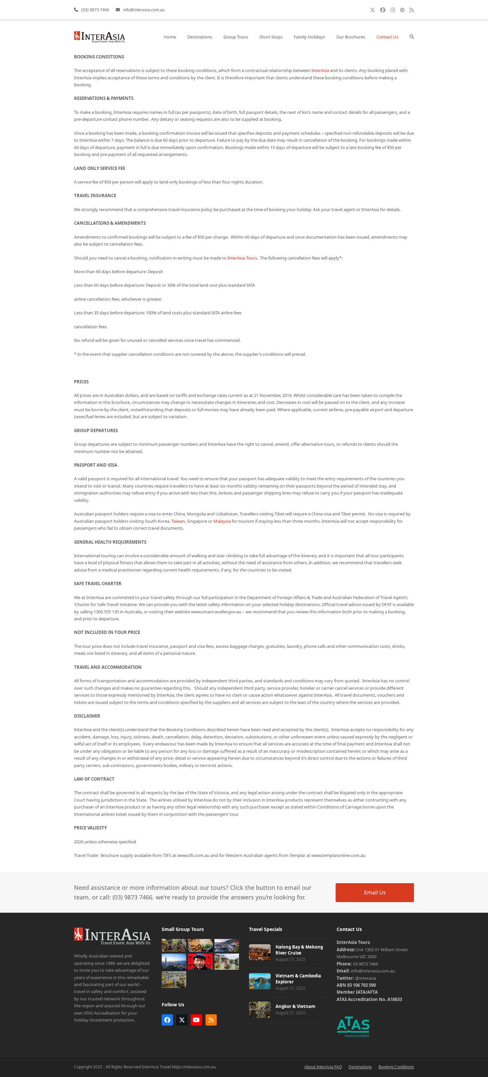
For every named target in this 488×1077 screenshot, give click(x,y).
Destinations (360, 1067)
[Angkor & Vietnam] (174, 945)
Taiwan (178, 521)
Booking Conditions (396, 1067)
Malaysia (222, 521)
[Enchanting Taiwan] (174, 961)
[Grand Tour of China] (200, 961)
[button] (412, 36)
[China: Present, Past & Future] (226, 961)
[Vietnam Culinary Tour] (200, 945)
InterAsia (320, 70)
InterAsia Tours (242, 258)
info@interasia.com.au (144, 10)
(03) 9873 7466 (95, 10)
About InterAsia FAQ (323, 1067)
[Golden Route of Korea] (226, 945)
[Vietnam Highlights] (174, 979)
